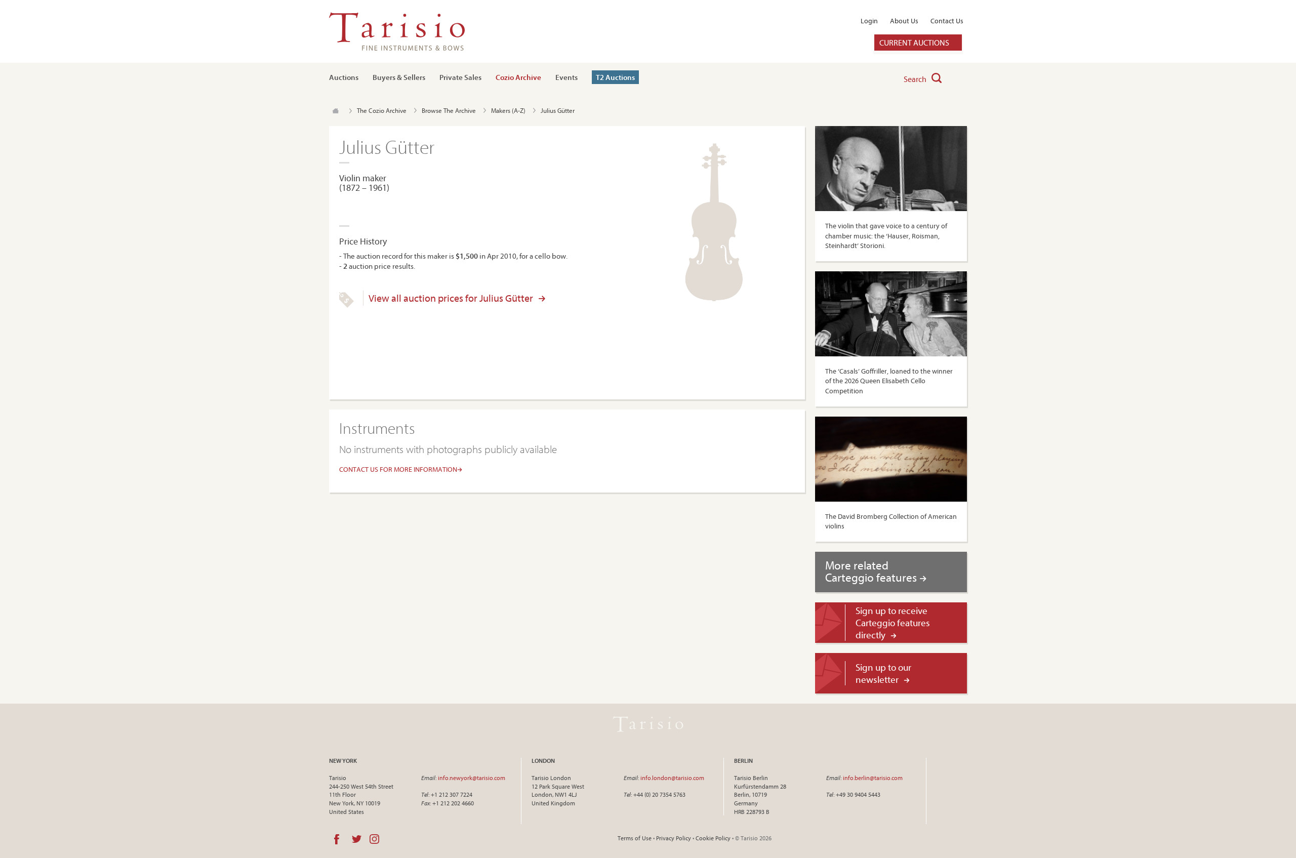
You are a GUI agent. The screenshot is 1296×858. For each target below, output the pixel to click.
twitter (356, 839)
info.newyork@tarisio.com (471, 778)
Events (566, 77)
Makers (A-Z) (508, 110)
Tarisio (648, 724)
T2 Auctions (615, 77)
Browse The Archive (449, 110)
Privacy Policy (673, 838)
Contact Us (946, 20)
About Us (904, 20)
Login (869, 20)
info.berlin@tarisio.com (873, 778)
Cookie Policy (713, 838)
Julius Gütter (558, 110)
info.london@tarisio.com (672, 778)
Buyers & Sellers (399, 77)
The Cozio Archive (382, 110)
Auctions (343, 77)
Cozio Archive (518, 77)
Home (335, 111)
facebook (336, 839)
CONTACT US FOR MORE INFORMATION (398, 469)
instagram (374, 839)
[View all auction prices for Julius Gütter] (346, 305)
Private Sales (460, 77)
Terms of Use (635, 838)
